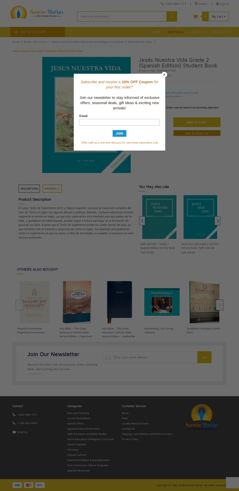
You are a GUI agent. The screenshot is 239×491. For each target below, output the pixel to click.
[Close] (164, 74)
